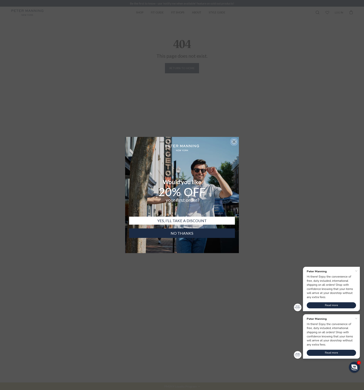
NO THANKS (182, 233)
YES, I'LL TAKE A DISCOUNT (182, 220)
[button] (354, 367)
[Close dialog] (234, 141)
